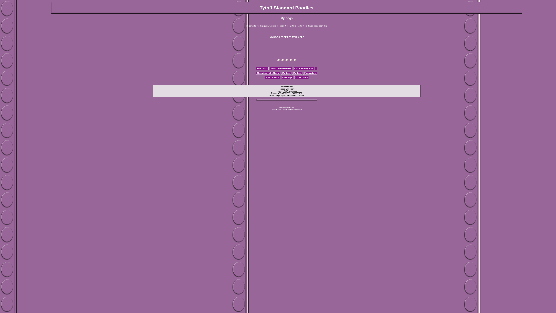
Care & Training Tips (303, 69)
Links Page (287, 77)
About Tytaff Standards (281, 69)
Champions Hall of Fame (268, 73)
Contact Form (302, 77)
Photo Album (310, 73)
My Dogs (286, 73)
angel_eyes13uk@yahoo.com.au (290, 95)
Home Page (262, 69)
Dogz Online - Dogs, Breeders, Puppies (287, 109)
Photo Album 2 (272, 77)
